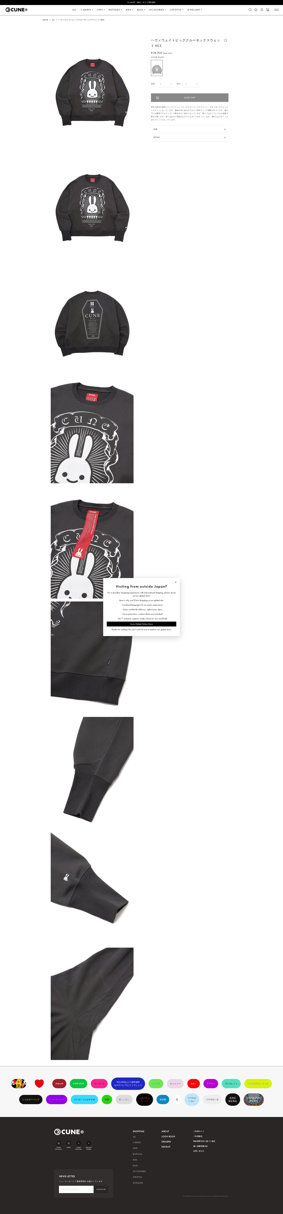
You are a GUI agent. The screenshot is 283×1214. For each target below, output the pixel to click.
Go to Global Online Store (141, 624)
